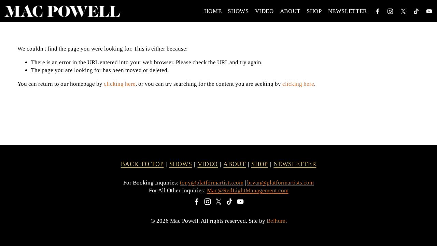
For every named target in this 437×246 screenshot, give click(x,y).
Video (264, 11)
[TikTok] (416, 11)
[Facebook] (377, 11)
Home (213, 11)
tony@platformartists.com (211, 182)
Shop (314, 11)
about (234, 164)
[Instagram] (390, 11)
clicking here (120, 84)
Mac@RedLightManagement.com (247, 190)
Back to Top (142, 164)
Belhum (276, 221)
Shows (238, 11)
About (290, 11)
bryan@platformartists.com (280, 182)
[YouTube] (429, 11)
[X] (403, 11)
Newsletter (347, 11)
